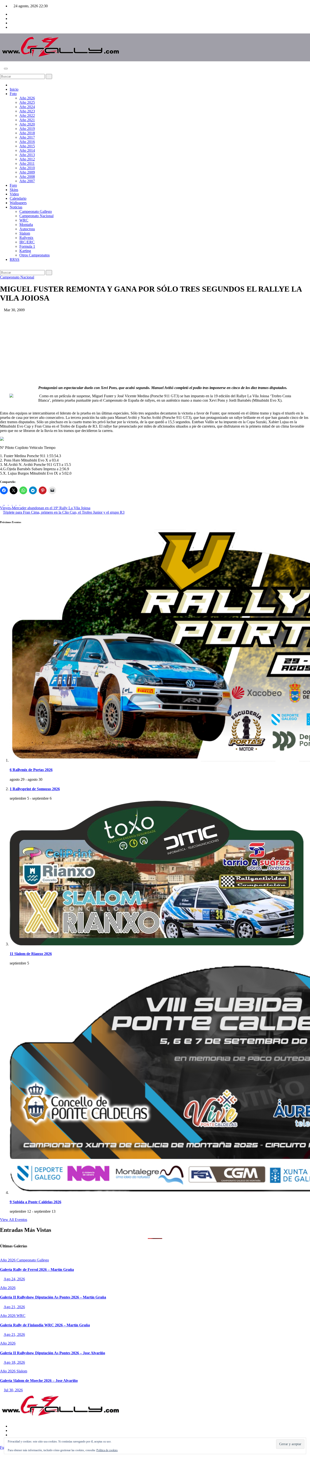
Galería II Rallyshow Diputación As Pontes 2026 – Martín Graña (53, 1297)
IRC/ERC (27, 242)
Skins (14, 190)
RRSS (14, 259)
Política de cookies (107, 1450)
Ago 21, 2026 (14, 1307)
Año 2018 (27, 133)
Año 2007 (27, 181)
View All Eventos (13, 1220)
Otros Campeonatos (34, 255)
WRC (23, 220)
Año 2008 (27, 177)
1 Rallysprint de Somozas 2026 (35, 789)
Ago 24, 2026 (14, 1279)
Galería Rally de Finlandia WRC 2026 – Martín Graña (45, 1325)
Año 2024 (27, 107)
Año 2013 (27, 155)
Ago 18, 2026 (14, 1362)
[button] (1, 72)
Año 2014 (27, 150)
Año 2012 (27, 159)
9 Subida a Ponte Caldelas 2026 (35, 1202)
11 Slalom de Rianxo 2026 (31, 954)
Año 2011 (27, 163)
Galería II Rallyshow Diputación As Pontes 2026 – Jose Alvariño (52, 1353)
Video (14, 194)
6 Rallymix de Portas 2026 (31, 770)
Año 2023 (27, 111)
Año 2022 (27, 115)
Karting (25, 251)
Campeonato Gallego (35, 211)
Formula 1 (27, 246)
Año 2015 (27, 146)
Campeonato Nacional (36, 216)
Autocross (27, 229)
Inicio (14, 89)
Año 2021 (27, 120)
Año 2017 (27, 137)
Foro (13, 185)
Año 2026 (27, 98)
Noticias (16, 207)
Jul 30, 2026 (13, 1390)
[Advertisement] (155, 348)
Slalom (24, 233)
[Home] (11, 85)
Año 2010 (27, 168)
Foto (13, 94)
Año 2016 (27, 142)
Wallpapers (18, 203)
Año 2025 (27, 102)
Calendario (18, 198)
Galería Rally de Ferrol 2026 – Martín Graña (37, 1269)
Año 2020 (27, 124)
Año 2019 (27, 129)
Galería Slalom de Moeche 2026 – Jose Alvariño (39, 1380)
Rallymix (26, 238)
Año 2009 (27, 172)
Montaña (26, 225)
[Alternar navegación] (6, 68)
